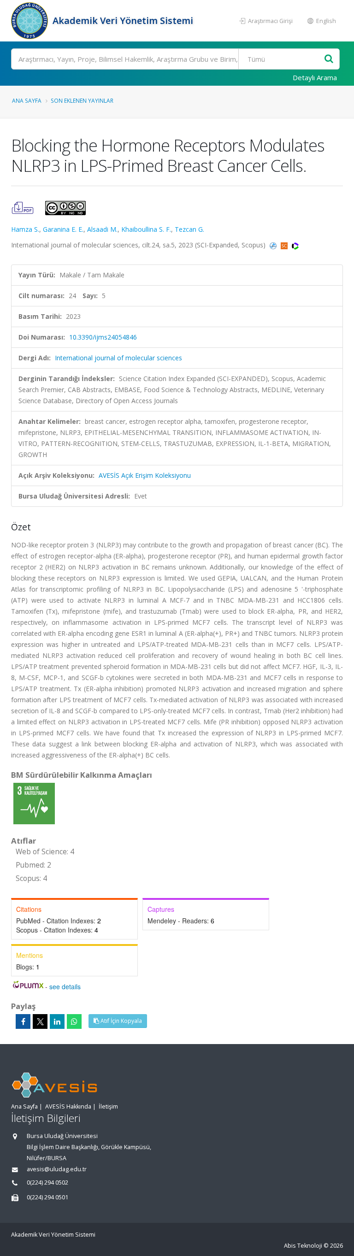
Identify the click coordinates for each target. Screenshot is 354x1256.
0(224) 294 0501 (47, 1197)
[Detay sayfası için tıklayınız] (34, 802)
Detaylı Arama (315, 77)
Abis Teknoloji (303, 1246)
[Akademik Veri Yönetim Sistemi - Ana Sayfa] (30, 20)
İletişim (108, 1106)
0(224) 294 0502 (47, 1182)
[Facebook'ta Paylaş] (23, 1021)
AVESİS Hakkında (68, 1106)
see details (65, 986)
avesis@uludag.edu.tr (57, 1169)
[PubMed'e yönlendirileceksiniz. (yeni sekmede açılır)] (274, 245)
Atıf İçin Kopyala (120, 1021)
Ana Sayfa (26, 100)
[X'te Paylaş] (40, 1021)
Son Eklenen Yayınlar (82, 100)
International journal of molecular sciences (118, 357)
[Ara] (329, 59)
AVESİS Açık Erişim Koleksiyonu (145, 475)
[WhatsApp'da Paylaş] (74, 1021)
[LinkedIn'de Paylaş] (57, 1021)
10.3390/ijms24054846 (103, 337)
